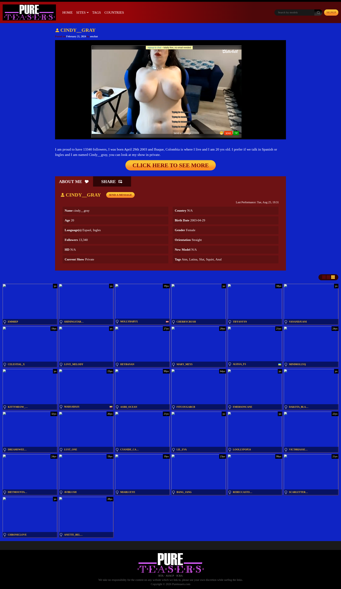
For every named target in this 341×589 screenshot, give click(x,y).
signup (331, 12)
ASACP (170, 575)
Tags (96, 12)
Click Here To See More (170, 165)
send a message (120, 194)
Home (67, 12)
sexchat (94, 36)
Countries (114, 12)
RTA (160, 575)
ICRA (179, 575)
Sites (81, 12)
